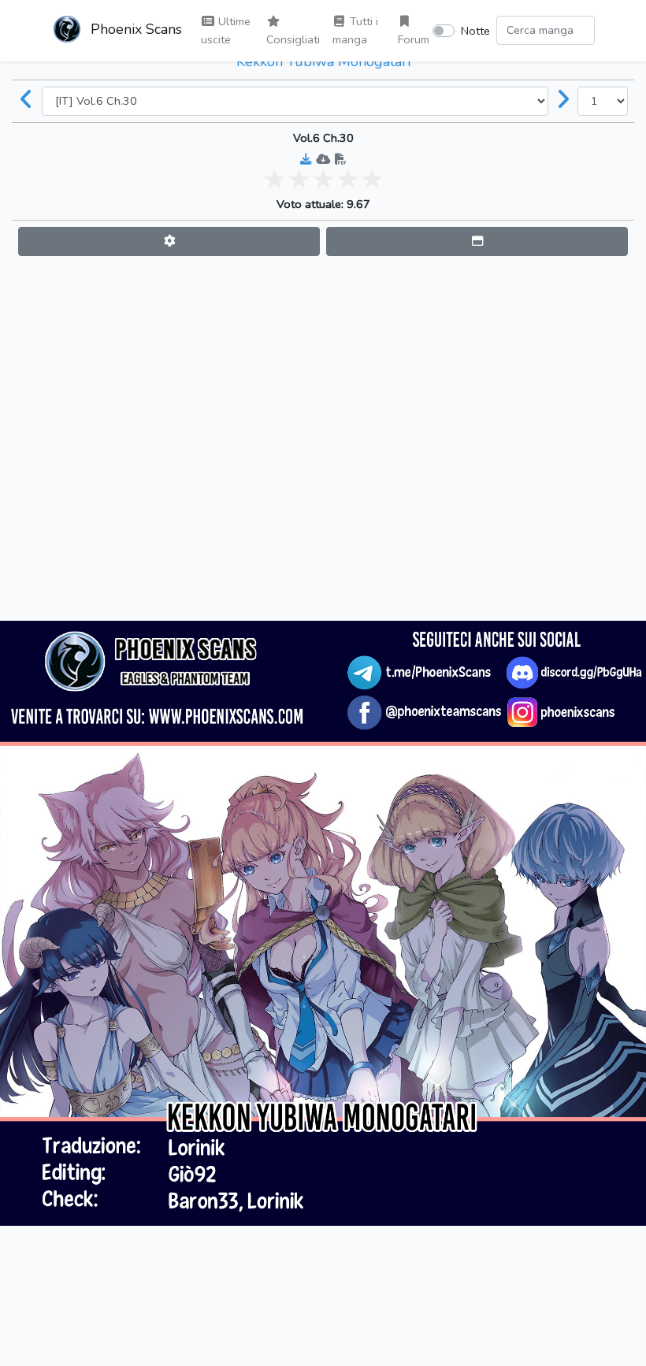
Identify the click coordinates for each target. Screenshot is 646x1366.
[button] (169, 241)
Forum (413, 39)
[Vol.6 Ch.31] (563, 101)
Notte (475, 31)
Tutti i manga (355, 30)
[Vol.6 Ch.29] (27, 101)
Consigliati (293, 39)
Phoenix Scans (134, 29)
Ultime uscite (226, 30)
